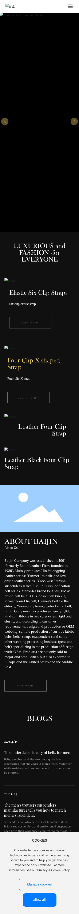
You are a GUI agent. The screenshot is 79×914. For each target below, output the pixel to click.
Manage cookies (39, 884)
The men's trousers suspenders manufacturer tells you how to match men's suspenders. (35, 810)
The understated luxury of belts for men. (37, 752)
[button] (74, 121)
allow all (39, 900)
